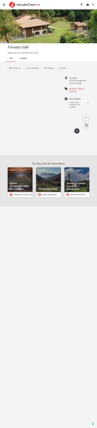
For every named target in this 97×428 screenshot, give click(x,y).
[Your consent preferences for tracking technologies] (93, 424)
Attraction (13, 52)
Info (11, 58)
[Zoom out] (86, 120)
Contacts (23, 58)
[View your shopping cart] (87, 4)
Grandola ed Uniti (29, 52)
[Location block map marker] (76, 130)
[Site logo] (25, 5)
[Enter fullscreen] (86, 125)
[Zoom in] (86, 117)
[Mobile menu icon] (4, 4)
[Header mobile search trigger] (93, 4)
